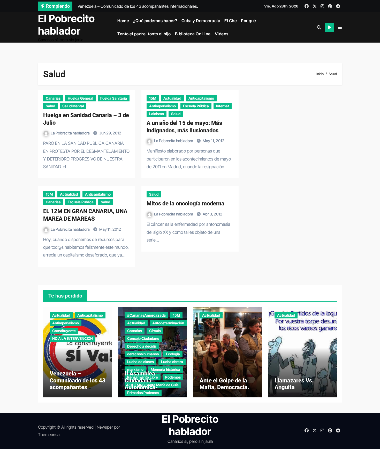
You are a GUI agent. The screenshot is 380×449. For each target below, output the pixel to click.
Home (123, 20)
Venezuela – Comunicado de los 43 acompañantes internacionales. (77, 383)
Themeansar (49, 434)
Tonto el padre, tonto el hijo (144, 33)
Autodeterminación (168, 323)
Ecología (173, 354)
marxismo (135, 369)
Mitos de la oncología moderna (185, 203)
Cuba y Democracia (201, 20)
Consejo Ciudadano (143, 338)
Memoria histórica (165, 369)
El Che (230, 20)
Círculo (155, 330)
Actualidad (172, 98)
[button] (340, 27)
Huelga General (80, 98)
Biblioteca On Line (193, 33)
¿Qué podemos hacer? (155, 20)
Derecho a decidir (141, 346)
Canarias (53, 98)
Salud (50, 106)
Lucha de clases (140, 361)
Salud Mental (73, 106)
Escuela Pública (196, 106)
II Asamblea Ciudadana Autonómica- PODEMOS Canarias (150, 383)
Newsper (105, 427)
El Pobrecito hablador (66, 24)
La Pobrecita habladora (70, 133)
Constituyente (64, 330)
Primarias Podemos (143, 392)
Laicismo (156, 113)
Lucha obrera (172, 361)
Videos (222, 33)
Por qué (248, 20)
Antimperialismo (162, 106)
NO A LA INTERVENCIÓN (72, 338)
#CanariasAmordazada (146, 315)
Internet (222, 106)
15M (152, 98)
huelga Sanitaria (113, 98)
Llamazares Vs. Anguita (294, 383)
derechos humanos (143, 354)
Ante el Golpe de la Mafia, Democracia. (224, 383)
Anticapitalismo (201, 98)
